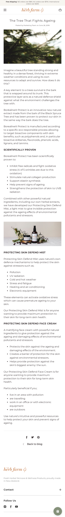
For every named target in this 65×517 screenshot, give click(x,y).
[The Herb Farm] (33, 10)
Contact (9, 489)
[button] (5, 10)
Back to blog (34, 444)
